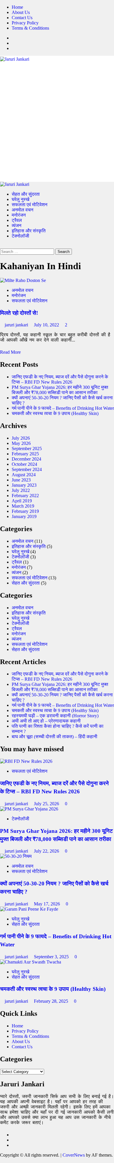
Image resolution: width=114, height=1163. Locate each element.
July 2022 (21, 490)
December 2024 (26, 458)
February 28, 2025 (51, 1001)
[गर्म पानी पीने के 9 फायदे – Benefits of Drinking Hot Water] (29, 909)
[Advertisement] (57, 121)
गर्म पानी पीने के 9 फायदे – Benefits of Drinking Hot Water (63, 408)
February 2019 (25, 511)
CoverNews (74, 1155)
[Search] (2, 245)
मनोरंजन (19, 215)
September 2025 (27, 448)
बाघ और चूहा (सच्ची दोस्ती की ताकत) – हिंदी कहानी (54, 736)
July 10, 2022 (47, 324)
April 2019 (22, 500)
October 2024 (24, 464)
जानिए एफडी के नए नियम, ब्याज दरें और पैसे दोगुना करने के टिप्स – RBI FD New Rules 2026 (60, 379)
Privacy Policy (25, 22)
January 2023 (24, 485)
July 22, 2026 (47, 851)
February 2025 (25, 453)
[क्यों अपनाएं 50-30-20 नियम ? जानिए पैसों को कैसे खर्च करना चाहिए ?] (16, 856)
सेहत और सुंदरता (26, 194)
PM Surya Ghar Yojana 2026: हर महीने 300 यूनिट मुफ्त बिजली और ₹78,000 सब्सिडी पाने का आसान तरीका (60, 390)
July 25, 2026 (47, 803)
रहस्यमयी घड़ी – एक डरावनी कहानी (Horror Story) (55, 715)
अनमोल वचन (22, 209)
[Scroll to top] (2, 1160)
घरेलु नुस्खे (20, 199)
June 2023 (21, 479)
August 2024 (24, 474)
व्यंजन (16, 225)
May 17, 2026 (47, 903)
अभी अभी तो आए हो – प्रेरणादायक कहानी (46, 720)
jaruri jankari (17, 324)
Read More (10, 352)
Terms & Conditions (30, 28)
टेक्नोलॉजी (20, 235)
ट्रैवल (17, 220)
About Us (21, 12)
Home (17, 7)
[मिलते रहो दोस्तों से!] (23, 280)
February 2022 (25, 495)
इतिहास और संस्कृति (29, 230)
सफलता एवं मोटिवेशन (29, 204)
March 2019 (23, 506)
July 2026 (21, 438)
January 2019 (24, 516)
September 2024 (27, 469)
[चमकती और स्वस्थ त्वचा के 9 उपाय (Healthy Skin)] (30, 961)
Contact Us (22, 17)
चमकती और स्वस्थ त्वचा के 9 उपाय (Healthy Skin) (55, 413)
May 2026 (21, 443)
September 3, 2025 (52, 956)
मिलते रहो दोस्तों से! (19, 313)
